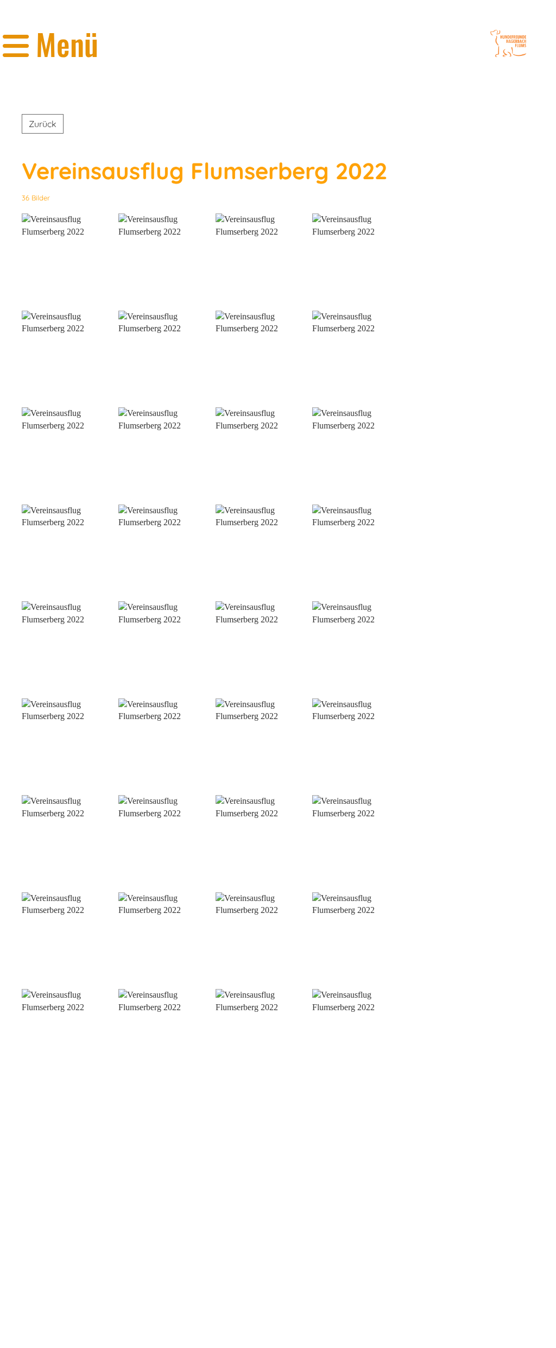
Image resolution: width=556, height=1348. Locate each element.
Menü (63, 44)
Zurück (42, 123)
